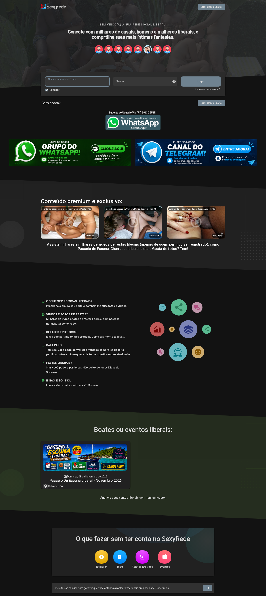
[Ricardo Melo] (167, 49)
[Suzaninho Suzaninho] (118, 49)
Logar (200, 81)
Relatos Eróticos (142, 567)
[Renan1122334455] (99, 49)
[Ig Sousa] (108, 49)
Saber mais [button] (162, 588)
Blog (120, 567)
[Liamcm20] (157, 49)
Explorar (101, 567)
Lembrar (55, 89)
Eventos (164, 567)
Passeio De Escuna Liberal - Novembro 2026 (86, 480)
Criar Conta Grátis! (211, 6)
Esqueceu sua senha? (207, 89)
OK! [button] (208, 588)
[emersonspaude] (147, 49)
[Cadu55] (138, 49)
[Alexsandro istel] (128, 49)
